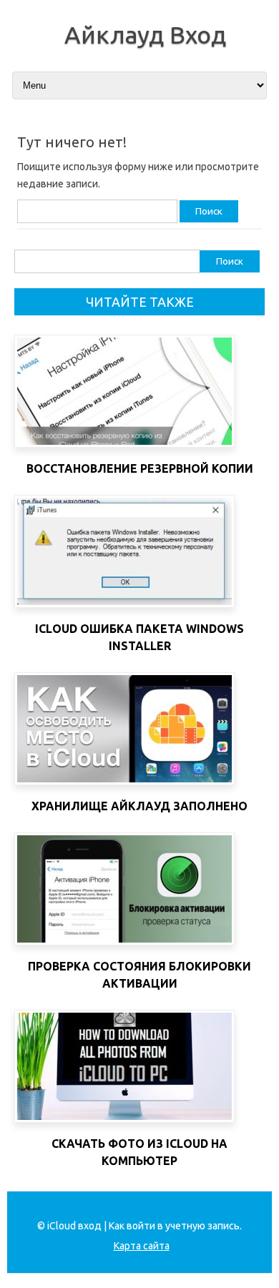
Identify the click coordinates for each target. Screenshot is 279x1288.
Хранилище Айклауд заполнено (139, 806)
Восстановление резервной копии (139, 468)
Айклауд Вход (145, 34)
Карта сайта (142, 1246)
